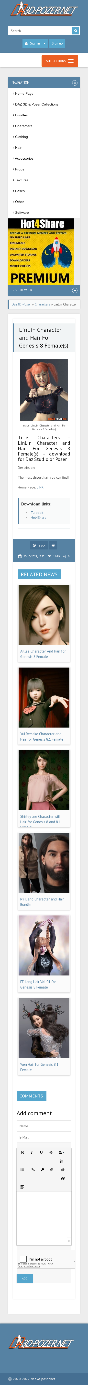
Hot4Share (38, 517)
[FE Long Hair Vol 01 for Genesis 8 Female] (44, 974)
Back (41, 545)
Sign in (35, 43)
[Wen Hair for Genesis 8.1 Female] (44, 1057)
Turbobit (37, 512)
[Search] (75, 30)
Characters (42, 304)
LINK (40, 487)
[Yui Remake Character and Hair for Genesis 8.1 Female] (44, 726)
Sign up (57, 43)
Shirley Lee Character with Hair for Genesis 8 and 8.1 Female (40, 821)
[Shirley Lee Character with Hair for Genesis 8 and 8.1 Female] (44, 809)
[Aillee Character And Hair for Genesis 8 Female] (44, 643)
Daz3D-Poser (21, 304)
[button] (22, 1152)
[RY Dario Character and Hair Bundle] (44, 891)
